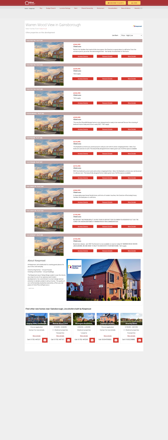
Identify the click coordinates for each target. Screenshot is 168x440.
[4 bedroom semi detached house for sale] (49, 116)
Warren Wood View (60, 323)
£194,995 (76, 239)
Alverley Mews (131, 323)
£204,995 (76, 190)
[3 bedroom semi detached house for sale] (49, 189)
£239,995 (76, 69)
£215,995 (76, 166)
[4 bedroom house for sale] (49, 140)
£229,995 (76, 117)
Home (26, 8)
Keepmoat (32, 8)
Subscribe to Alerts (116, 3)
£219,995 (76, 142)
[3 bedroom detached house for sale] (49, 43)
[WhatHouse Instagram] (141, 8)
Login (135, 3)
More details (37, 336)
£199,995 (76, 215)
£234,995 (76, 93)
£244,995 (76, 44)
